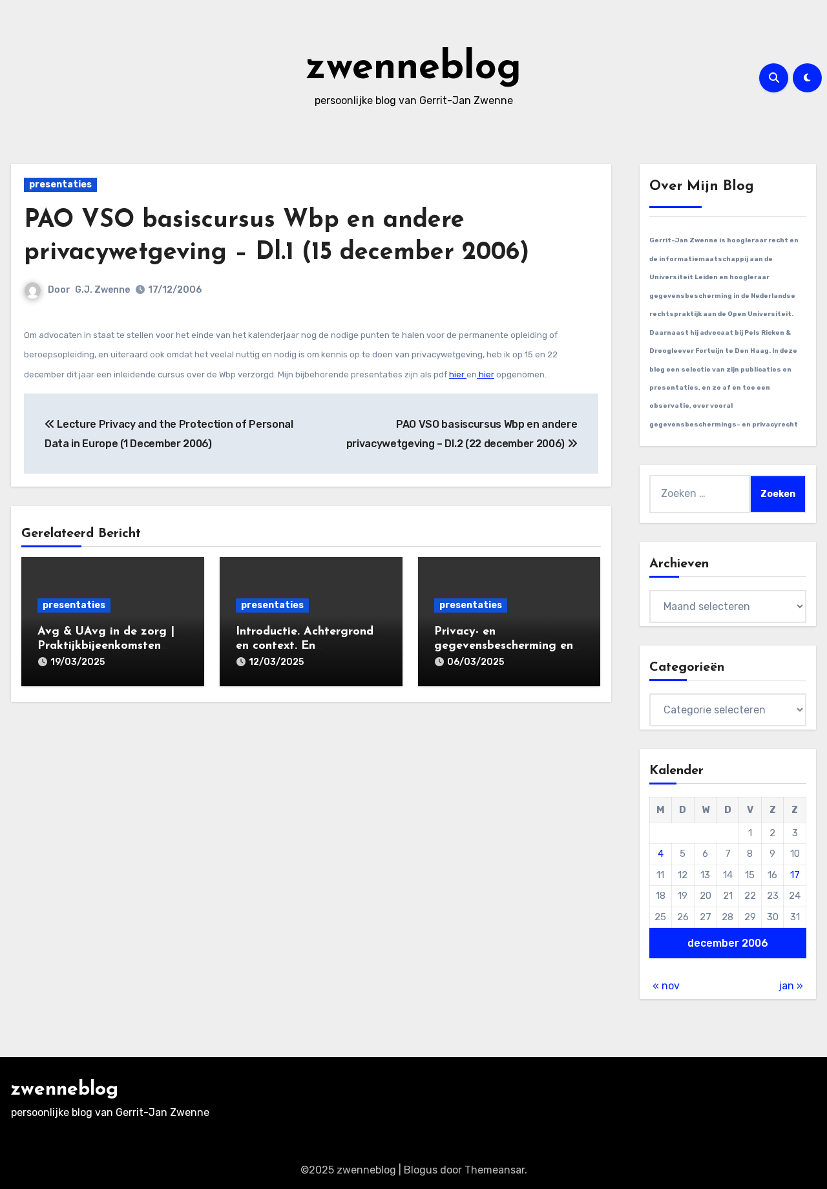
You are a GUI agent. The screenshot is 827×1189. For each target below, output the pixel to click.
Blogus (420, 1170)
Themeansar (495, 1170)
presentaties (60, 184)
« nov (666, 986)
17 (795, 875)
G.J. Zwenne (102, 289)
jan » (791, 986)
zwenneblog (413, 68)
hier (457, 374)
